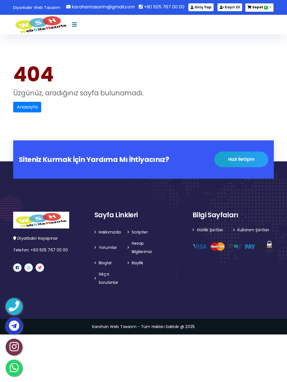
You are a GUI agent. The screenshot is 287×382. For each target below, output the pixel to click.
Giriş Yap (202, 7)
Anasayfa (27, 107)
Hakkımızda (110, 232)
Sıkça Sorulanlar (108, 278)
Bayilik (138, 263)
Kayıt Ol (232, 7)
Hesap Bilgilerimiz (142, 247)
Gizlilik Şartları (210, 230)
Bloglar (105, 263)
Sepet (259, 7)
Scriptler (140, 232)
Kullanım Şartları (253, 230)
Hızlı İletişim (241, 159)
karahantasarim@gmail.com (103, 7)
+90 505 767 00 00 (163, 7)
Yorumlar (108, 247)
